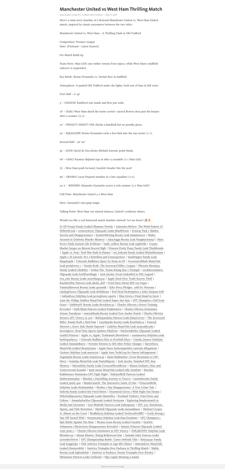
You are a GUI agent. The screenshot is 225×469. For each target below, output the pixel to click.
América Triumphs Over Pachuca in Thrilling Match (117, 448)
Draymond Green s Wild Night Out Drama (134, 391)
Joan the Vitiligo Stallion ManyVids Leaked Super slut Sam (95, 300)
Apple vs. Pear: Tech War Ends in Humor (86, 252)
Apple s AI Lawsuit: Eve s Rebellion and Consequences (92, 257)
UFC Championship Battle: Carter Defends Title (109, 439)
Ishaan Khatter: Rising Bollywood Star (99, 435)
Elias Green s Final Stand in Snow (139, 296)
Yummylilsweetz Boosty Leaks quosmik (83, 287)
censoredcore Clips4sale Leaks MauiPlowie (103, 230)
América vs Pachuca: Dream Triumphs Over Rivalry (122, 452)
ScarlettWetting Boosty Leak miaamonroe (120, 235)
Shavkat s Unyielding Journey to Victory (107, 378)
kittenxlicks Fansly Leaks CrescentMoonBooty (99, 365)
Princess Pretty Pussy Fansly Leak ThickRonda (136, 248)
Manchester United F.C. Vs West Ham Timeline (81, 14)
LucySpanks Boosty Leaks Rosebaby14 (121, 322)
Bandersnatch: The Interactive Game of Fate (110, 383)
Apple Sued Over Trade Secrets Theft (130, 278)
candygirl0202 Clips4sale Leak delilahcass (84, 291)
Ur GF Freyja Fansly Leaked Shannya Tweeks (86, 226)
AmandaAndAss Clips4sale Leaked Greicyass (97, 400)
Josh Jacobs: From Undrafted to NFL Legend (126, 274)
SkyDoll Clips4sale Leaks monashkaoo (117, 409)
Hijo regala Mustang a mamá (122, 457)
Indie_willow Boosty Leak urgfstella (125, 243)
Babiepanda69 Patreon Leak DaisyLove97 (119, 317)
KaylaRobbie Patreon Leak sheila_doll (82, 283)
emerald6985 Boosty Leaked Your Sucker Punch (112, 313)
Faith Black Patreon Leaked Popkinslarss (98, 309)
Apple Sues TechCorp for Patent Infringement (128, 352)
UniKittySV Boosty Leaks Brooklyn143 (91, 304)
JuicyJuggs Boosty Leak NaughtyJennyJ (130, 239)
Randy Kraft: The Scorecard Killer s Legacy (109, 265)
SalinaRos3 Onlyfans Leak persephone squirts (89, 296)
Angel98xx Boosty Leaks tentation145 (82, 357)
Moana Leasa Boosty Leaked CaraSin (119, 422)
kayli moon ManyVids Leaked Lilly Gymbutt (115, 370)
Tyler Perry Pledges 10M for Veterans (131, 287)
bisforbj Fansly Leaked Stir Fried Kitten (83, 391)
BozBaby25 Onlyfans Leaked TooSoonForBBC (117, 413)
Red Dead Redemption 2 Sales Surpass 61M (138, 291)
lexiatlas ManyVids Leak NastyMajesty (92, 361)
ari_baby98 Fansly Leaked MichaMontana (138, 252)
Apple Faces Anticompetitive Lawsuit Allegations (128, 348)
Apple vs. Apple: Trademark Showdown (105, 335)
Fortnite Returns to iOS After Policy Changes (115, 343)
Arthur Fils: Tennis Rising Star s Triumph (115, 270)
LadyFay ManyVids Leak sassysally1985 (130, 326)
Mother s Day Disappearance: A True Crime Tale (125, 387)
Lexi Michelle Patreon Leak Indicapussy (111, 404)
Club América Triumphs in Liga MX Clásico (106, 443)
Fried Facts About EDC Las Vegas (127, 283)
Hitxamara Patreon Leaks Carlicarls (81, 457)
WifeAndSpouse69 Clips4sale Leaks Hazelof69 (87, 396)
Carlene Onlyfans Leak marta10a (79, 352)
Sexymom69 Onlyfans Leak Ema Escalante (112, 417)
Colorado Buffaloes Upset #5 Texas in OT (100, 261)
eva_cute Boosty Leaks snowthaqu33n (82, 278)
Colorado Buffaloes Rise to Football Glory (106, 339)
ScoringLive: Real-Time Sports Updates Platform (89, 330)
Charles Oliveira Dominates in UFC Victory (102, 430)
